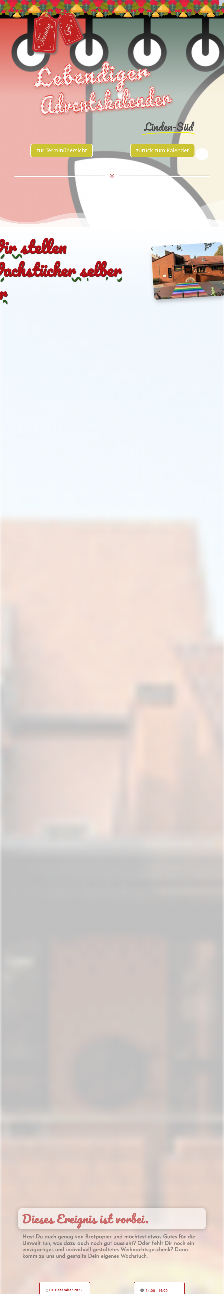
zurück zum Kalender (162, 150)
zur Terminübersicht (61, 150)
